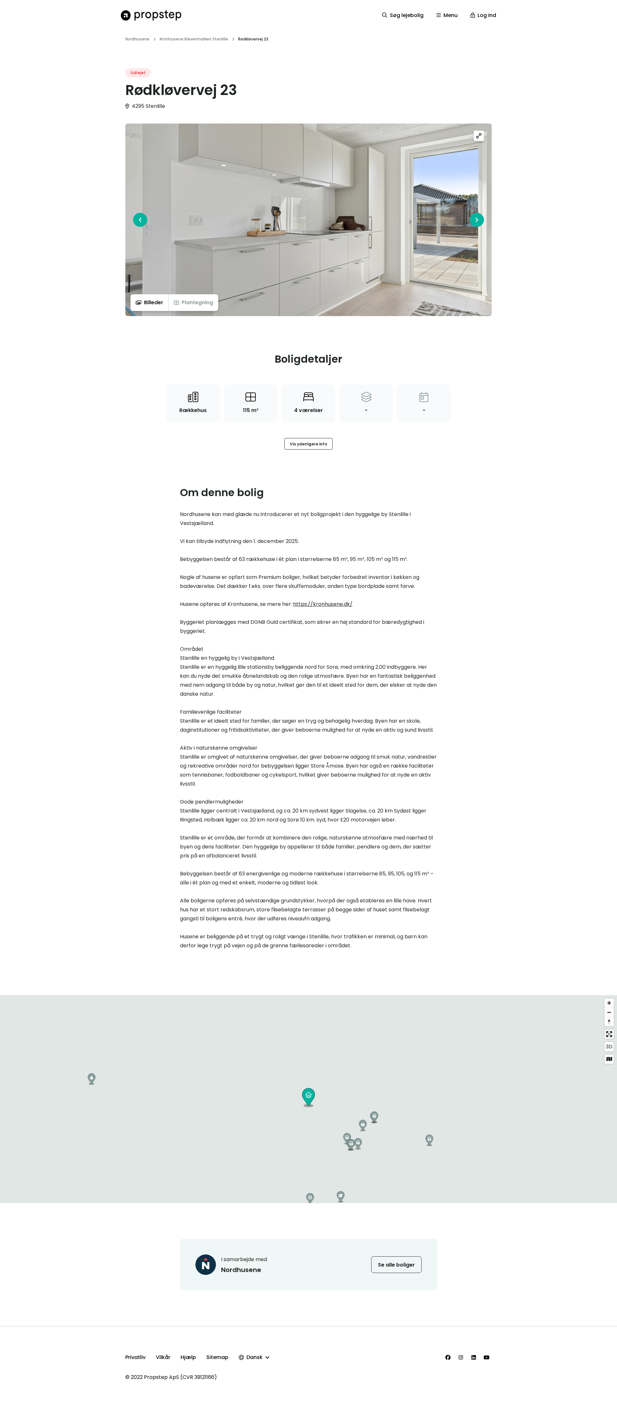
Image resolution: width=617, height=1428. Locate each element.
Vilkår (163, 1357)
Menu (450, 15)
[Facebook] (448, 1357)
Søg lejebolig (407, 15)
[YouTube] (486, 1357)
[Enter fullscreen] (609, 1034)
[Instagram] (461, 1357)
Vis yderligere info (308, 444)
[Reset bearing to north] (609, 1021)
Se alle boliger (396, 1265)
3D (609, 1046)
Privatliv (135, 1357)
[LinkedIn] (474, 1357)
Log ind (487, 15)
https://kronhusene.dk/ (323, 604)
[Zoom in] (609, 1003)
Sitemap (217, 1357)
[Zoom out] (609, 1012)
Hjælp (188, 1357)
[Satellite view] (609, 1059)
